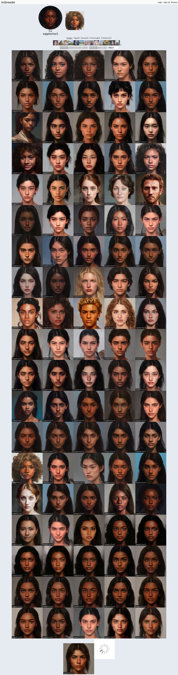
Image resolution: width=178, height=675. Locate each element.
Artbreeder (8, 2)
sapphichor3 (17, 80)
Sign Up (166, 2)
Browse (174, 2)
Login (160, 2)
